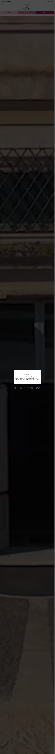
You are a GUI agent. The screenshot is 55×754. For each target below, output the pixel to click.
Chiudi (39, 371)
